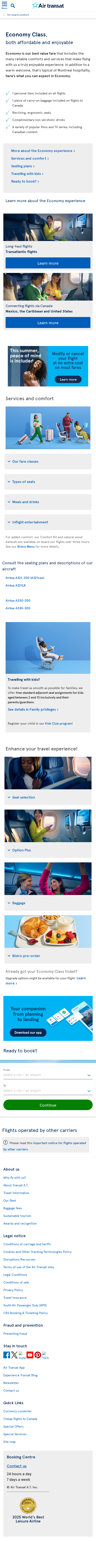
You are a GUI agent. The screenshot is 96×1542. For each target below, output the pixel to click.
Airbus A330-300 (18, 608)
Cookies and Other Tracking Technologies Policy (37, 1252)
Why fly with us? (14, 1177)
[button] (48, 1105)
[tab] (48, 461)
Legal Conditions (15, 1274)
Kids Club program (58, 723)
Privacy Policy (13, 1290)
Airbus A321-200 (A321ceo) (25, 578)
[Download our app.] (48, 1040)
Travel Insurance (15, 1297)
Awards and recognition (20, 1223)
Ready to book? (23, 181)
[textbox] (48, 1074)
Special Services (14, 1434)
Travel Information (16, 1193)
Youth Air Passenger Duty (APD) (25, 1305)
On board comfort (18, 14)
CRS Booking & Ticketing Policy (25, 1313)
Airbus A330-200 (18, 600)
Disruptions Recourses (19, 1259)
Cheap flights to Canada (20, 1419)
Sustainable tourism (17, 1216)
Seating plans (21, 165)
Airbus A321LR (16, 585)
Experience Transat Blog (20, 1375)
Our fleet (9, 1200)
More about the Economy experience (41, 150)
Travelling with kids (26, 173)
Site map (9, 1441)
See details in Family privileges (32, 709)
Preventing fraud (15, 1333)
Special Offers (13, 1426)
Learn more (48, 263)
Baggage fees (12, 1208)
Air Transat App (14, 1367)
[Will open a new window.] (6, 1356)
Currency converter (17, 1411)
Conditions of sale (16, 1282)
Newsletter (11, 1383)
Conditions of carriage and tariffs (27, 1244)
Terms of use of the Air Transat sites (28, 1267)
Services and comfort (28, 158)
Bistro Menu (26, 546)
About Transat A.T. (15, 1185)
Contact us (11, 1390)
